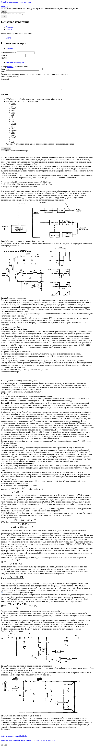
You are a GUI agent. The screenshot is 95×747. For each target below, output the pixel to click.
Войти (8, 38)
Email (3, 72)
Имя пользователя (8, 53)
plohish (10, 67)
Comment (5, 79)
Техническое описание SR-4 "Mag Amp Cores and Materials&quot (28, 740)
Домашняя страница (9, 76)
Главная (9, 48)
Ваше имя (5, 69)
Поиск (3, 14)
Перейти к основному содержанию (16, 2)
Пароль (4, 55)
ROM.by (4, 6)
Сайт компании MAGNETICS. (14, 736)
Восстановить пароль (15, 62)
